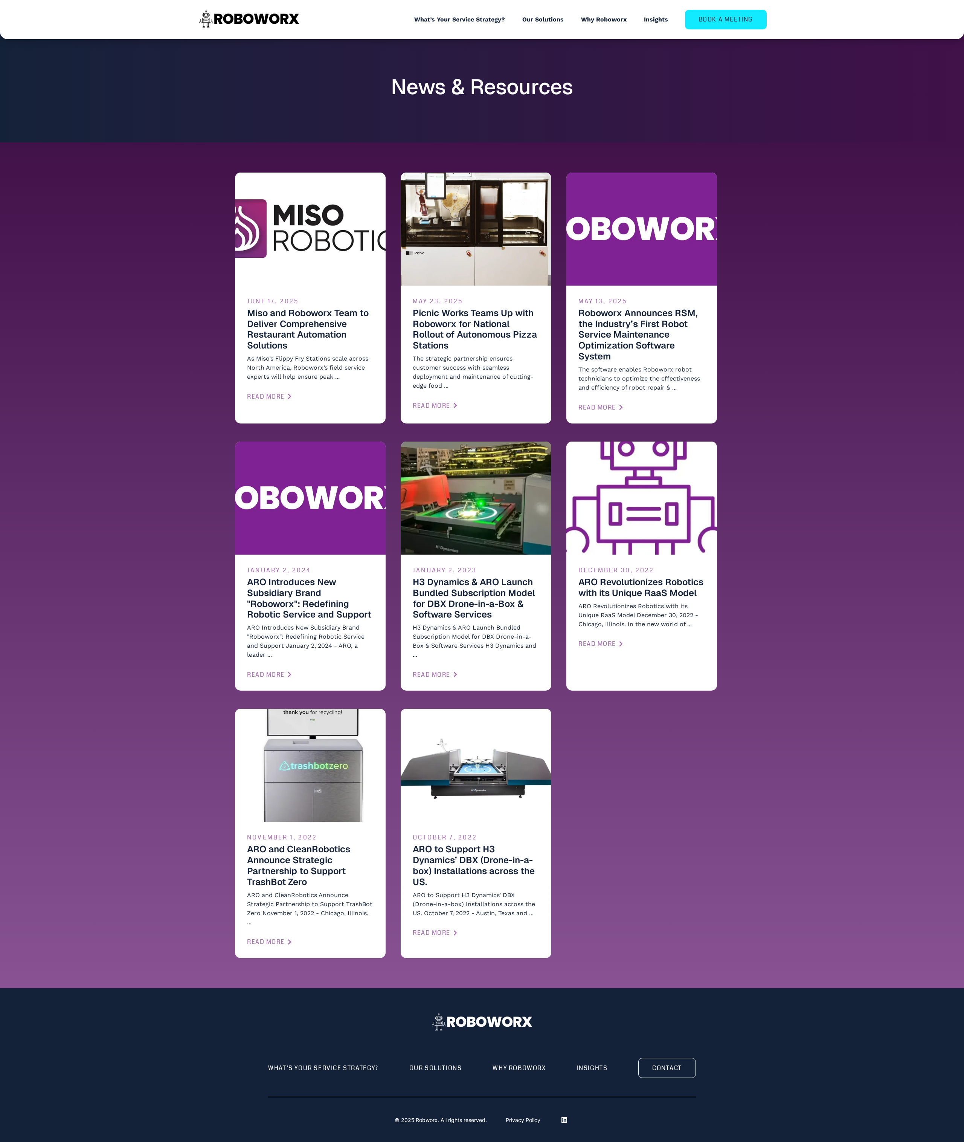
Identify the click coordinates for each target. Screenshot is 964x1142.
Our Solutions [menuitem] (543, 19)
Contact (667, 1068)
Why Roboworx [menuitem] (604, 19)
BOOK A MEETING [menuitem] (726, 19)
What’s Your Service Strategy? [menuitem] (459, 19)
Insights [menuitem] (656, 19)
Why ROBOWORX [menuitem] (519, 1068)
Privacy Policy (523, 1120)
